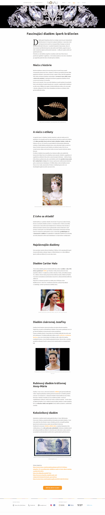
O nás (69, 2)
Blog (74, 2)
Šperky (63, 2)
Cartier (45, 270)
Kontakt (84, 2)
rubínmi (57, 391)
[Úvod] (52, 2)
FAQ (78, 2)
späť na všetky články (52, 487)
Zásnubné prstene (27, 2)
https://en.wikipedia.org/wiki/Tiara (42, 473)
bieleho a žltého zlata (50, 426)
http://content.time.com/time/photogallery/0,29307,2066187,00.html (50, 479)
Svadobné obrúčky (38, 2)
